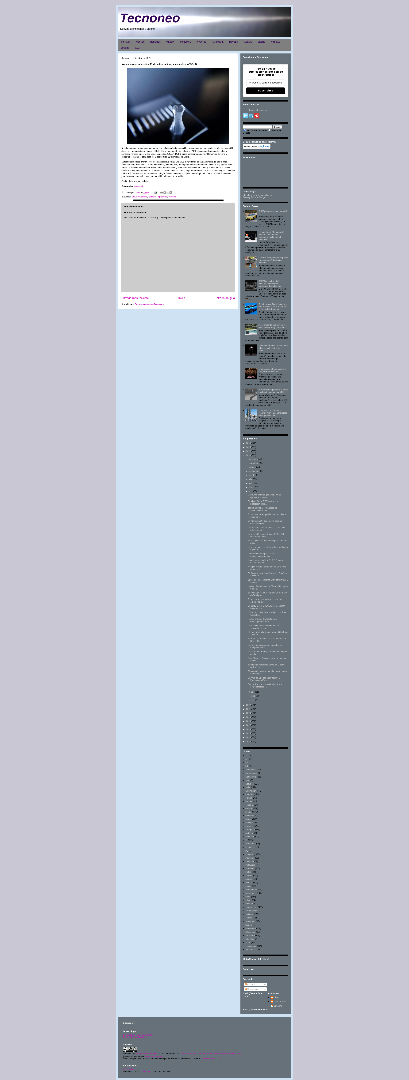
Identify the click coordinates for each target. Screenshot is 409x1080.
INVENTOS (201, 42)
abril (251, 491)
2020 (248, 713)
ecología (249, 822)
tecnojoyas (250, 921)
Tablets (248, 918)
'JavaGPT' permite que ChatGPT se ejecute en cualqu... (264, 496)
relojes (248, 900)
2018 (248, 721)
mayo (251, 487)
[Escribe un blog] (164, 192)
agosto (252, 475)
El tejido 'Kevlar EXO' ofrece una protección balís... (263, 502)
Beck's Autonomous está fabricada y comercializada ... (265, 685)
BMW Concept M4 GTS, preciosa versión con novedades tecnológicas (270, 283)
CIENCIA (170, 42)
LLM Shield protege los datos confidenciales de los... (261, 554)
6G (246, 762)
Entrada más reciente (135, 298)
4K (246, 755)
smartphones (251, 907)
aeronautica (250, 769)
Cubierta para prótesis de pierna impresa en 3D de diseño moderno (273, 260)
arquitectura (250, 777)
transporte (250, 935)
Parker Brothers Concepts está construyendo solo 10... (262, 620)
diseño (144, 197)
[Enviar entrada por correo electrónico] (155, 192)
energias (249, 826)
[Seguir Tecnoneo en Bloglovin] (256, 148)
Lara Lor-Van (280, 1001)
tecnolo (248, 925)
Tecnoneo (150, 18)
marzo (252, 692)
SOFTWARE (185, 42)
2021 (248, 709)
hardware (249, 836)
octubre (252, 467)
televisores (250, 932)
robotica (249, 904)
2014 (248, 737)
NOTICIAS (275, 42)
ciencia (248, 798)
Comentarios (253, 989)
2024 (248, 451)
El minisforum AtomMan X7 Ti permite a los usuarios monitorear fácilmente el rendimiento (272, 236)
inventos (172, 197)
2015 (248, 733)
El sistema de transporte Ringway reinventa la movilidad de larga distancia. (273, 413)
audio (247, 787)
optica (248, 886)
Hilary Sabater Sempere (147, 1053)
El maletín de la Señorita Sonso (257, 195)
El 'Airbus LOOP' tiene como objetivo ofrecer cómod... (265, 522)
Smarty (138, 48)
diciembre (253, 459)
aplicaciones (251, 773)
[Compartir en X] (167, 192)
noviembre (253, 463)
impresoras (162, 197)
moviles (249, 875)
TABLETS (247, 42)
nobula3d (138, 186)
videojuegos (250, 946)
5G (246, 759)
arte (247, 780)
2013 (248, 741)
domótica (249, 815)
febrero (252, 696)
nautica (248, 879)
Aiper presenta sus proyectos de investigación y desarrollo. (272, 326)
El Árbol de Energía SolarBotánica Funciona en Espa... (264, 679)
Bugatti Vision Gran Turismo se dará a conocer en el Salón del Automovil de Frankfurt (273, 306)
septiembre (254, 471)
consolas (249, 805)
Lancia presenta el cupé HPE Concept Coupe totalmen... (265, 561)
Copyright (145, 1071)
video (247, 942)
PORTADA (126, 42)
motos (248, 872)
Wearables (250, 949)
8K (246, 766)
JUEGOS (125, 48)
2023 (248, 455)
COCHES (140, 42)
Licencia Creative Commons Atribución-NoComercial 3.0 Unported (210, 1053)
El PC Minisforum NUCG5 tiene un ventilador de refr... (264, 626)
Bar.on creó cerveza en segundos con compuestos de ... (265, 646)
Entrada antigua (225, 298)
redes (248, 896)
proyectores (250, 893)
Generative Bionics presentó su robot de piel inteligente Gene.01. (273, 348)
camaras (249, 794)
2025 (248, 447)
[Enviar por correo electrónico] (161, 192)
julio (250, 479)
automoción (250, 791)
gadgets (152, 197)
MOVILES (233, 42)
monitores (250, 868)
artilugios (135, 197)
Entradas (251, 984)
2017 (248, 725)
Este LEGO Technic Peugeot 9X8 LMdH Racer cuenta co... (266, 535)
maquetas (250, 858)
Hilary (276, 997)
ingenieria (249, 847)
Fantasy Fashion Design (254, 197)
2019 (248, 717)
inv (246, 851)
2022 (248, 705)
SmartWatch (251, 911)
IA (246, 840)
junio (251, 483)
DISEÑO (261, 42)
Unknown (278, 1006)
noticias (249, 882)
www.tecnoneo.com (154, 1056)
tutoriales (249, 939)
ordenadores (251, 889)
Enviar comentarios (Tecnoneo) (149, 304)
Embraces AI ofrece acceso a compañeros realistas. (272, 370)
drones (248, 819)
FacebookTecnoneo (258, 110)
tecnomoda (250, 928)
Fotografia (250, 829)
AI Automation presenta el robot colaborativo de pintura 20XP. (273, 391)
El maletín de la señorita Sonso (137, 1035)
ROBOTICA (155, 42)
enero (251, 700)
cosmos (249, 808)
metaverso (250, 865)
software (249, 914)
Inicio (181, 298)
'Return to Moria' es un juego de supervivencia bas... (262, 509)
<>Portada (128, 1069)
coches (248, 801)
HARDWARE (218, 42)
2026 (248, 443)
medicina (249, 861)
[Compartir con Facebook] (170, 192)
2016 (248, 729)
